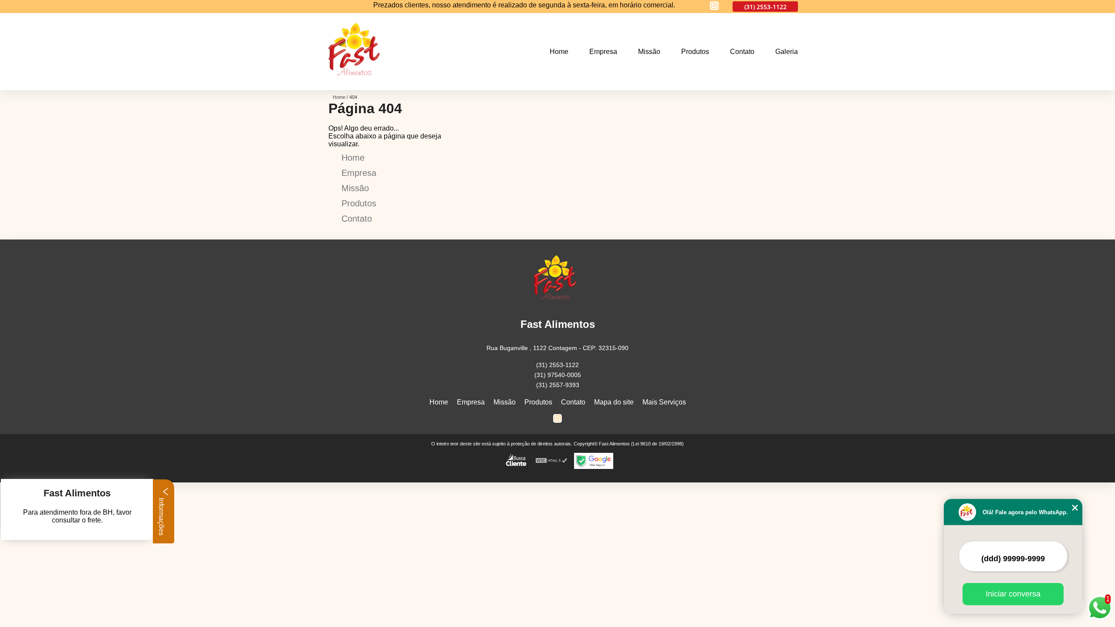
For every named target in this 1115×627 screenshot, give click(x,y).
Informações (161, 516)
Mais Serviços (664, 402)
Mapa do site (614, 402)
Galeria (786, 51)
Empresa (603, 51)
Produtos (695, 51)
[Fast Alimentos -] (357, 84)
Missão (649, 51)
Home (559, 51)
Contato (742, 51)
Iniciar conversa (1013, 594)
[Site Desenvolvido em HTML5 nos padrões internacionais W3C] (551, 461)
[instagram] (714, 6)
